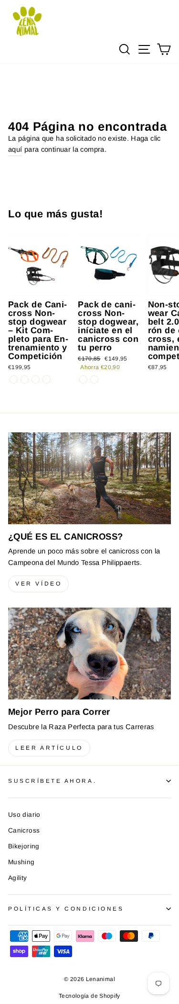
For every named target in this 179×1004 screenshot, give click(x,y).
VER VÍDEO (38, 583)
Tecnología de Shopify (89, 996)
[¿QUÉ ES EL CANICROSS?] (89, 478)
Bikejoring (24, 846)
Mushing (21, 862)
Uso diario (24, 814)
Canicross (24, 830)
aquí (15, 149)
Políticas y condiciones (66, 908)
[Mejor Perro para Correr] (89, 653)
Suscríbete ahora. (52, 781)
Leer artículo (49, 748)
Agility (17, 877)
